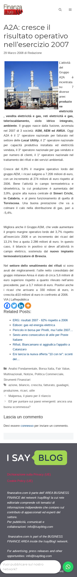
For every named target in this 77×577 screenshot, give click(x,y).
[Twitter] (14, 306)
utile (32, 390)
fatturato (49, 385)
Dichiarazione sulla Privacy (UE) (29, 474)
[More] (28, 306)
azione (12, 385)
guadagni (62, 385)
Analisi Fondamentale (22, 368)
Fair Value (62, 368)
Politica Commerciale (49, 374)
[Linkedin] (21, 306)
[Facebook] (7, 306)
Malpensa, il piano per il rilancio (29, 396)
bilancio (24, 385)
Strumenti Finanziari (17, 379)
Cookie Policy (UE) (20, 481)
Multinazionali (13, 374)
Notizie (28, 374)
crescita (36, 385)
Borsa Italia (46, 368)
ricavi (23, 390)
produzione (11, 390)
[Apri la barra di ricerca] (60, 9)
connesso (27, 425)
